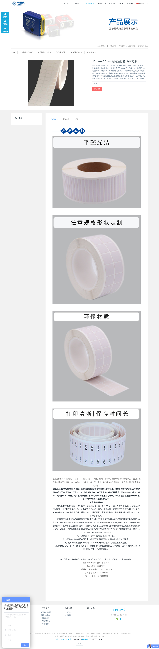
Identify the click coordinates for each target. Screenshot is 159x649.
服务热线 (119, 610)
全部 (13, 52)
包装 (76, 119)
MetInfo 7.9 (86, 639)
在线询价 (97, 89)
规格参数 (66, 119)
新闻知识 (101, 3)
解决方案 (112, 3)
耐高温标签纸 (143, 46)
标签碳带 (131, 46)
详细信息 (54, 119)
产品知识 (68, 612)
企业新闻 (68, 615)
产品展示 (89, 3)
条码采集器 (60, 52)
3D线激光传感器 (27, 52)
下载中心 (121, 3)
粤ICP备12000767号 (63, 639)
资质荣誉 (130, 3)
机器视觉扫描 (43, 52)
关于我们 (77, 3)
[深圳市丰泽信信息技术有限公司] (18, 3)
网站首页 (67, 3)
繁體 (79, 643)
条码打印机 (76, 52)
